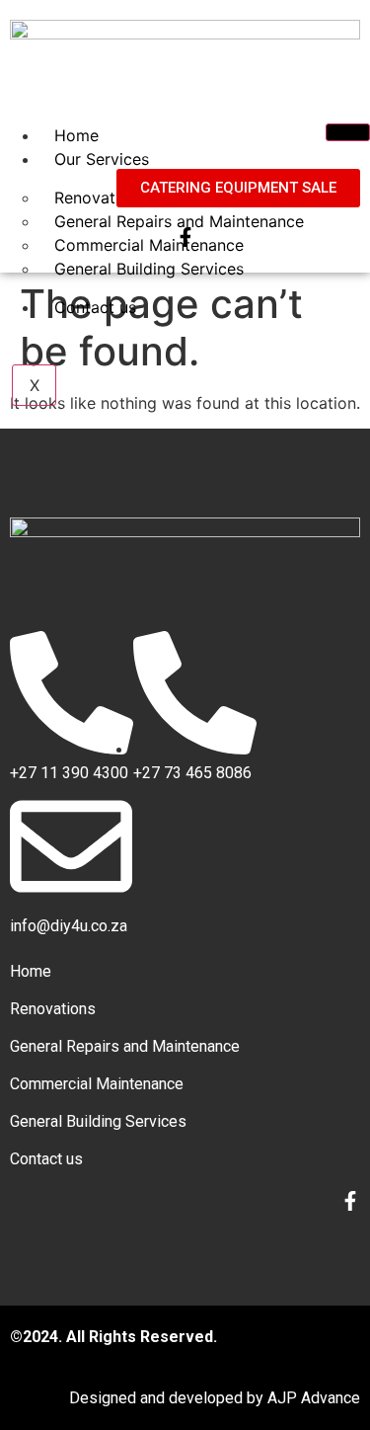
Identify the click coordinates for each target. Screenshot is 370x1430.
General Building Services (149, 268)
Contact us (95, 307)
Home (76, 135)
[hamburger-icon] (348, 132)
